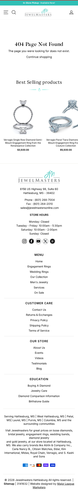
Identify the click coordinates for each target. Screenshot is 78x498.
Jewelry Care (39, 390)
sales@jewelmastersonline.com (39, 207)
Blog (39, 368)
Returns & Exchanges (39, 314)
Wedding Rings (39, 271)
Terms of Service (39, 330)
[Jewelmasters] (39, 177)
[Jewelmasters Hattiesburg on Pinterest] (52, 241)
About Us (39, 347)
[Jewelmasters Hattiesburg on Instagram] (24, 241)
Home (39, 261)
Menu (39, 255)
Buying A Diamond (39, 385)
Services (39, 287)
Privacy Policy (39, 320)
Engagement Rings (39, 266)
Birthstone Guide (39, 401)
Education (39, 379)
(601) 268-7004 (45, 199)
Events (39, 352)
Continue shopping (39, 57)
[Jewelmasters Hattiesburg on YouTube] (38, 241)
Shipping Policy (39, 325)
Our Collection (39, 276)
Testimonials (39, 363)
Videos (39, 358)
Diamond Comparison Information (39, 396)
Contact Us (39, 309)
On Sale (39, 292)
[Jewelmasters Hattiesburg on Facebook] (31, 241)
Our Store (39, 341)
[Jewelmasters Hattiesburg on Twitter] (45, 241)
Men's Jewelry (39, 282)
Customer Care (39, 303)
